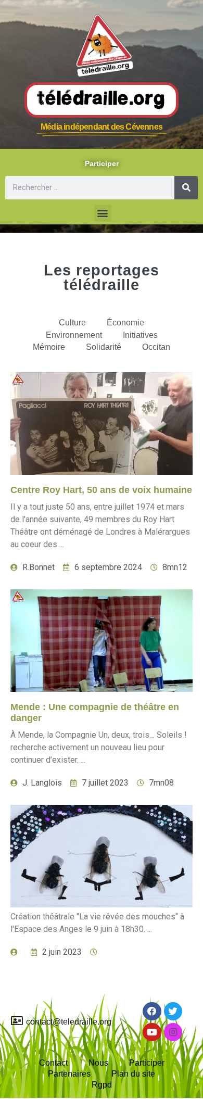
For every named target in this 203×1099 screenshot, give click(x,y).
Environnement (74, 335)
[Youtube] (152, 1032)
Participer (146, 1062)
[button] (102, 213)
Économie (125, 322)
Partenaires (69, 1073)
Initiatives (140, 335)
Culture (72, 322)
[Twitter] (173, 1011)
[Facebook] (152, 1011)
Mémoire (49, 347)
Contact (53, 1062)
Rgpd (102, 1084)
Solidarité (103, 347)
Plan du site (133, 1073)
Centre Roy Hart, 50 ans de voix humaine (101, 490)
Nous (98, 1062)
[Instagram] (173, 1032)
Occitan (156, 347)
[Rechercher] (186, 187)
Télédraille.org (101, 99)
